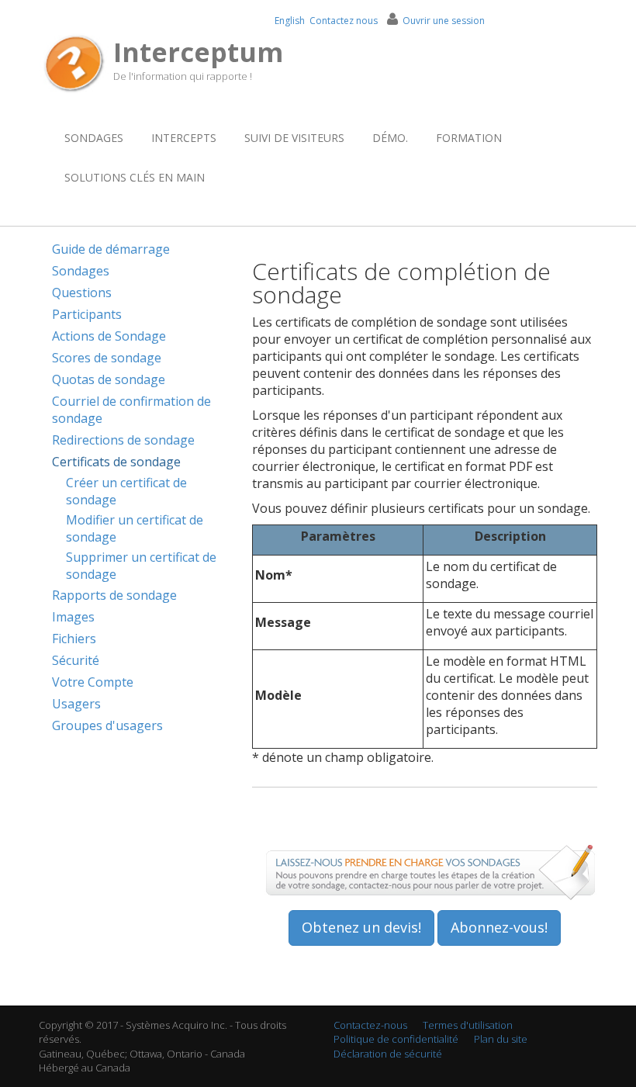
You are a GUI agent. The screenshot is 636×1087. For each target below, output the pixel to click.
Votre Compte (92, 682)
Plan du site (500, 1039)
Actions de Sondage (109, 335)
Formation (469, 137)
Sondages (93, 137)
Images (73, 616)
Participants (87, 314)
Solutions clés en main (134, 177)
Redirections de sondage (123, 439)
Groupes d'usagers (107, 725)
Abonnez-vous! (499, 927)
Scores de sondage (106, 357)
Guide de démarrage (111, 249)
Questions (82, 292)
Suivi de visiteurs (294, 137)
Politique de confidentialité (396, 1039)
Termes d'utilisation (468, 1025)
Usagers (76, 703)
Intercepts (183, 137)
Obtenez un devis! (361, 927)
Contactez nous (343, 20)
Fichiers (74, 638)
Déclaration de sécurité (388, 1054)
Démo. (390, 137)
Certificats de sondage (116, 461)
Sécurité (75, 660)
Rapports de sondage (114, 595)
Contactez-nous (370, 1025)
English (290, 20)
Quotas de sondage (108, 379)
